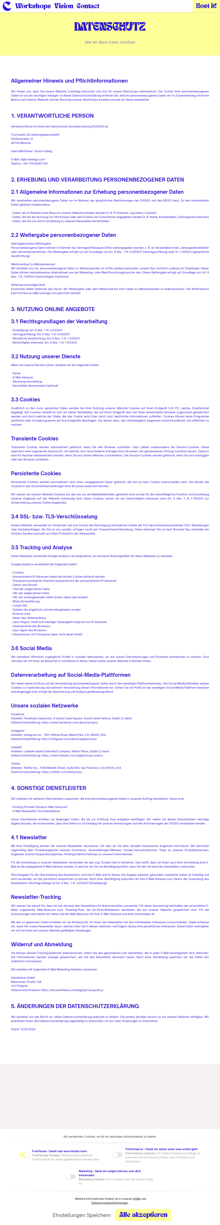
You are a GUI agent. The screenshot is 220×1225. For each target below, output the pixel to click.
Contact (88, 6)
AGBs (137, 1198)
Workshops (33, 6)
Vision (63, 6)
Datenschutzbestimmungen (109, 1203)
